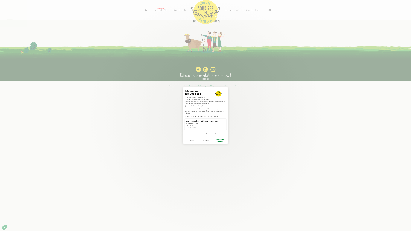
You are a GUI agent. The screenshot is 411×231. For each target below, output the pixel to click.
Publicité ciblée (191, 127)
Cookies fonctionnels (193, 123)
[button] (4, 227)
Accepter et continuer (220, 140)
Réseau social (191, 125)
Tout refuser (190, 140)
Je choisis (205, 140)
